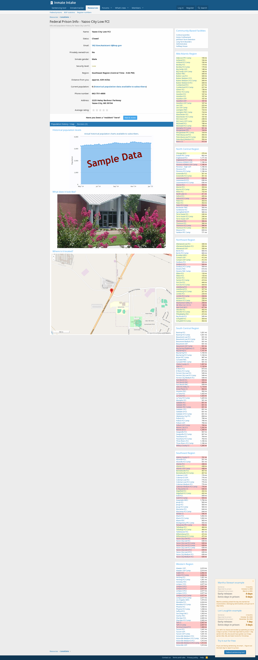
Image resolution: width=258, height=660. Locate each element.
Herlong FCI (180, 577)
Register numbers (84, 12)
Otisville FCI (180, 309)
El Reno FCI (180, 369)
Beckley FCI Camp (183, 67)
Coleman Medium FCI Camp (186, 486)
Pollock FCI (180, 418)
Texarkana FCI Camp (184, 439)
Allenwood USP (181, 248)
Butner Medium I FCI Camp (186, 80)
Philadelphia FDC (182, 314)
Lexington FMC (181, 110)
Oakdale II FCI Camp (183, 414)
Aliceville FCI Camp (183, 462)
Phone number (82, 93)
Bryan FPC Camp (182, 357)
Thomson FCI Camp (183, 225)
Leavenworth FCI (182, 178)
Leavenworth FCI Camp (185, 182)
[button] (111, 7)
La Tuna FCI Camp (183, 398)
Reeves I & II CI (182, 427)
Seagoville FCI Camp (183, 434)
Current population (80, 86)
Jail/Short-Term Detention (185, 39)
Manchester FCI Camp (184, 117)
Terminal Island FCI (183, 627)
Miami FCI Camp (182, 518)
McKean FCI (180, 298)
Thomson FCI (181, 221)
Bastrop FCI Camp (183, 335)
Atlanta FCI (180, 464)
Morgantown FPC (182, 130)
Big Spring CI (181, 350)
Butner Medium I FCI (184, 78)
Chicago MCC (181, 153)
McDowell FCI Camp (183, 126)
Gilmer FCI (180, 89)
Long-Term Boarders (184, 42)
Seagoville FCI (181, 432)
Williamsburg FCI (182, 534)
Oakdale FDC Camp (183, 407)
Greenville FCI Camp (183, 176)
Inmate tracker (77, 7)
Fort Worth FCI (181, 380)
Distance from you (80, 79)
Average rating (82, 110)
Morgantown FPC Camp (185, 132)
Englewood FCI (181, 158)
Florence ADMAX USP (184, 162)
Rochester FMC (181, 207)
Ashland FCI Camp (183, 62)
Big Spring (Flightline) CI (185, 348)
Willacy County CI (182, 445)
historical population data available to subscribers (120, 86)
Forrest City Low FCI (183, 373)
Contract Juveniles (183, 35)
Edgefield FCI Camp (183, 493)
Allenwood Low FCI (183, 244)
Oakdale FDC (181, 405)
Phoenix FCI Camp (183, 609)
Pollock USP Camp (183, 425)
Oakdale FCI (180, 402)
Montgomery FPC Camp (185, 523)
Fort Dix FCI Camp (183, 285)
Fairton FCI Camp (182, 280)
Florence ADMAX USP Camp (186, 164)
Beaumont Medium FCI (184, 341)
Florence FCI (180, 169)
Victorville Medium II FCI (185, 641)
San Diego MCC (182, 613)
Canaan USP (180, 257)
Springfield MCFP (182, 212)
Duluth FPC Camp (182, 155)
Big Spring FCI (181, 353)
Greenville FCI (181, 173)
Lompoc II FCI (181, 586)
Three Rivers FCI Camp (184, 443)
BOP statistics (69, 12)
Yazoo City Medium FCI (184, 554)
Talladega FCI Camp (183, 529)
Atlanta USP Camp (183, 468)
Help (202, 657)
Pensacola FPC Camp (184, 525)
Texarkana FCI (181, 436)
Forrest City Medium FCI (185, 378)
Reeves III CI (181, 430)
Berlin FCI (179, 251)
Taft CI (178, 622)
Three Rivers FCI (182, 441)
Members (136, 7)
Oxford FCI (180, 196)
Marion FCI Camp (182, 189)
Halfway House (181, 46)
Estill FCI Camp (181, 498)
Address (85, 100)
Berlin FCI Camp (182, 253)
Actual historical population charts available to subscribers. (111, 133)
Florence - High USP (183, 167)
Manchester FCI (182, 114)
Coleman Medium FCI (184, 484)
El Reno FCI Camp (182, 371)
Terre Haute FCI (182, 214)
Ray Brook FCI (181, 316)
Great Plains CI (181, 389)
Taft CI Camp (181, 625)
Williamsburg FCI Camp (185, 536)
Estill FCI (179, 495)
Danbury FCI (180, 262)
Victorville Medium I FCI (185, 636)
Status (86, 38)
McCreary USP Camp (184, 121)
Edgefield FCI (181, 491)
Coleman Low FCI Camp (185, 482)
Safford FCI (180, 611)
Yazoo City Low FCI (183, 538)
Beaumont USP (181, 344)
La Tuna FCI (180, 393)
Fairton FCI (180, 278)
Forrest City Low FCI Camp (186, 375)
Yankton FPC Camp (183, 232)
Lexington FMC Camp (184, 112)
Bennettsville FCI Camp (185, 473)
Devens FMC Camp (183, 271)
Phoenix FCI (180, 607)
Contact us (166, 657)
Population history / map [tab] (62, 124)
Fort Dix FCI (180, 282)
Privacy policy (192, 657)
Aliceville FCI (181, 459)
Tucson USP (180, 632)
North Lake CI (181, 194)
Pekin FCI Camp (182, 205)
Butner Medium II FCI (184, 83)
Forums (105, 7)
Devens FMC (181, 269)
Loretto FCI (180, 294)
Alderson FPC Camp (183, 58)
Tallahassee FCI (182, 532)
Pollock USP (180, 423)
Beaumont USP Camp (184, 346)
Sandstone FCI (181, 210)
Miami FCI (180, 516)
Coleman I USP (181, 475)
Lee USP (179, 105)
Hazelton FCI (181, 94)
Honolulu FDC (181, 582)
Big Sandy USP (181, 69)
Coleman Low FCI (182, 480)
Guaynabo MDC (182, 500)
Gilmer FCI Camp (182, 92)
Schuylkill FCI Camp (183, 321)
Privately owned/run (79, 52)
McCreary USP (181, 119)
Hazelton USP (181, 98)
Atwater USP (181, 568)
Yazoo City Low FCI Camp (185, 543)
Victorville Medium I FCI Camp (187, 638)
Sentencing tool (59, 7)
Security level (82, 66)
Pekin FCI (179, 201)
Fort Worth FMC (182, 382)
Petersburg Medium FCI (185, 139)
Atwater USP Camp (183, 570)
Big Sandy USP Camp (184, 71)
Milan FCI (179, 191)
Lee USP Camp (181, 107)
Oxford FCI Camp (182, 198)
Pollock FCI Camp (182, 420)
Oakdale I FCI (181, 409)
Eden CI (179, 366)
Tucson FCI (180, 629)
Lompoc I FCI (181, 584)
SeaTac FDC (180, 616)
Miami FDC (180, 520)
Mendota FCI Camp (183, 604)
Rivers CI (179, 141)
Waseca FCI (180, 230)
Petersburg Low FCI (183, 135)
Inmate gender (82, 59)
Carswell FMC (181, 360)
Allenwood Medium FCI (184, 246)
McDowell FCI (181, 123)
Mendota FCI (181, 602)
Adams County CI (182, 457)
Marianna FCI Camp (183, 511)
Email (86, 45)
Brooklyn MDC (181, 255)
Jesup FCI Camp (182, 507)
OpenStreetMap (155, 333)
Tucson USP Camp (183, 634)
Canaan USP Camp (183, 260)
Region (85, 72)
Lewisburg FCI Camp (183, 291)
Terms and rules (179, 657)
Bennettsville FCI (182, 471)
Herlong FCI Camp (183, 579)
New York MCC (181, 307)
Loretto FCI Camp (182, 296)
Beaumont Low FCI (183, 337)
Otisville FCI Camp (183, 312)
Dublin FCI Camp (182, 575)
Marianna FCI (181, 509)
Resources (93, 7)
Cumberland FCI (182, 85)
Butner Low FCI (181, 76)
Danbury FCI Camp (183, 266)
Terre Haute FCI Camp (184, 216)
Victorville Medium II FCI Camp (187, 643)
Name (86, 31)
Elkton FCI (180, 273)
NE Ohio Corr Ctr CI (183, 305)
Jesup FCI (179, 502)
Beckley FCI (180, 65)
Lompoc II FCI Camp (183, 595)
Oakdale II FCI (181, 411)
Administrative (181, 44)
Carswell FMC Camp (183, 362)
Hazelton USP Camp (183, 103)
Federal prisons (56, 12)
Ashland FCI (180, 60)
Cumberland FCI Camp (184, 87)
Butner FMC (180, 74)
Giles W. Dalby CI (182, 387)
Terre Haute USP (182, 219)
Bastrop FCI (180, 332)
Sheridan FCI (181, 618)
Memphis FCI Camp (183, 128)
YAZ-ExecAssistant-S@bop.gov (107, 45)
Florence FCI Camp (183, 171)
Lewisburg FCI (181, 287)
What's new (120, 7)
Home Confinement (183, 37)
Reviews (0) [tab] (82, 124)
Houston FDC (181, 391)
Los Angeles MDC (182, 600)
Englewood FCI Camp (184, 160)
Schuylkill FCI (181, 318)
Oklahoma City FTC (183, 416)
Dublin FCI (180, 573)
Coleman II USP (182, 477)
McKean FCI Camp (183, 300)
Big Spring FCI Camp (183, 355)
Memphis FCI (181, 400)
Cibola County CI (182, 364)
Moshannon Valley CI (184, 303)
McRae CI (179, 513)
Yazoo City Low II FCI (183, 550)
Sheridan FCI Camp (183, 620)
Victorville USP (181, 645)
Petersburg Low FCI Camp (186, 137)
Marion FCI (180, 185)
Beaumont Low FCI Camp (185, 339)
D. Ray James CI (182, 489)
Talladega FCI (181, 527)
